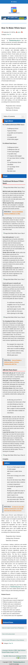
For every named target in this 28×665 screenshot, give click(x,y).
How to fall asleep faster (8, 634)
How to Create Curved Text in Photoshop (13, 628)
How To (9, 34)
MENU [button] (15, 1)
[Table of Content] (23, 116)
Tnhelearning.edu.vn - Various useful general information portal (14, 10)
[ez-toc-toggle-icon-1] (22, 116)
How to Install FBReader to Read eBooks (13, 640)
